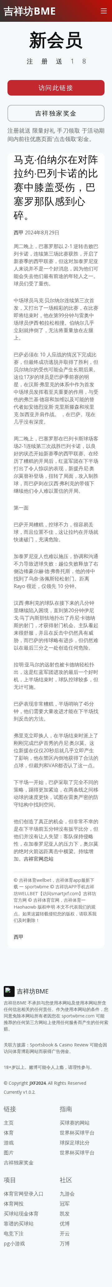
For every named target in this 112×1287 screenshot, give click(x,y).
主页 (9, 1122)
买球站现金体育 (21, 1213)
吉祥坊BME (30, 10)
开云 (65, 1233)
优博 (65, 1223)
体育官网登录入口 (24, 1193)
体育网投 (14, 1203)
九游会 (67, 1193)
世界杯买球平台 (77, 1132)
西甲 (19, 232)
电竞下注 (14, 1233)
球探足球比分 (75, 1142)
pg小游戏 (14, 1243)
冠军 (65, 1203)
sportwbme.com (78, 1016)
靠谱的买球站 (19, 1223)
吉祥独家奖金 (56, 113)
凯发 (65, 1213)
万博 (65, 1243)
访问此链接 (56, 87)
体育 (9, 1132)
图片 (9, 1152)
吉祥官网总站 (39, 858)
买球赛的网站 (75, 1122)
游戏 (9, 1142)
